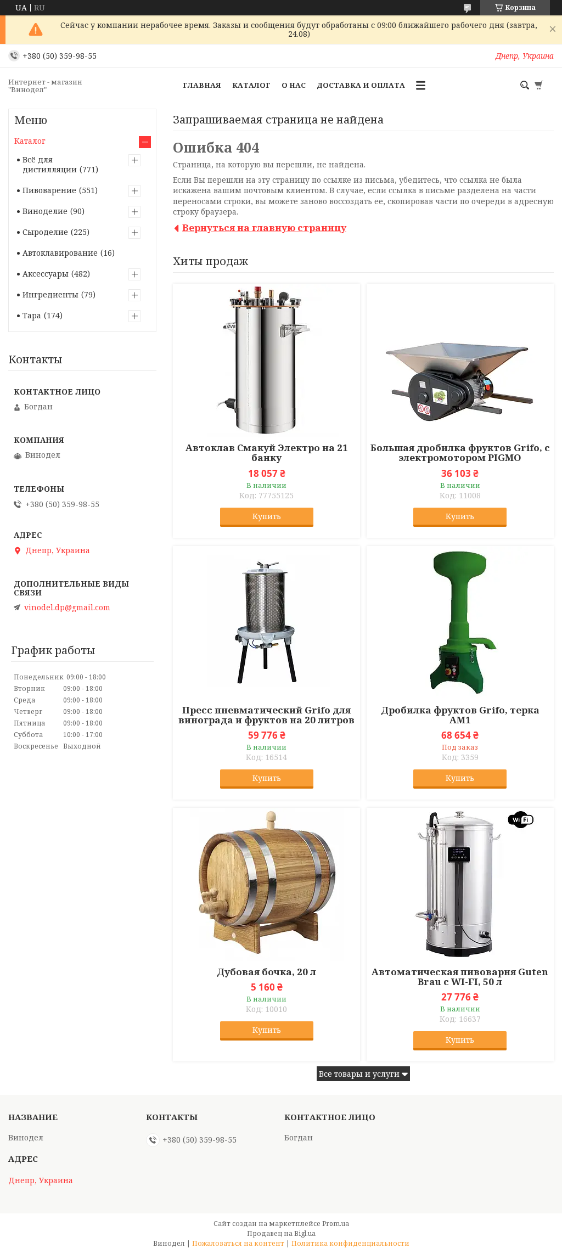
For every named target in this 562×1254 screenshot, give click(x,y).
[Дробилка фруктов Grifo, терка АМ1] (460, 623)
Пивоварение (49, 190)
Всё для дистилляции (50, 164)
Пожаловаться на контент (238, 1243)
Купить (266, 516)
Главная (202, 85)
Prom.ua (335, 1223)
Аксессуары (46, 273)
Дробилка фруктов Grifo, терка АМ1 (460, 715)
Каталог (251, 85)
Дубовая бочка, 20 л (266, 972)
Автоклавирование (60, 253)
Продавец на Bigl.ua (281, 1233)
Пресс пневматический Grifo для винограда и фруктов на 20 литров (266, 715)
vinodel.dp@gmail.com (67, 607)
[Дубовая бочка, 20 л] (266, 884)
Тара (32, 315)
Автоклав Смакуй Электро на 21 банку (267, 453)
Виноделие (45, 211)
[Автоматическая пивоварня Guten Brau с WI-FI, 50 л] (460, 884)
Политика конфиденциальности (350, 1243)
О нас (294, 85)
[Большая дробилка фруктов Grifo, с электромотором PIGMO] (460, 360)
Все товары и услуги (359, 1074)
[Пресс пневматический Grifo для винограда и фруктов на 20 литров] (266, 623)
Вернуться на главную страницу (264, 227)
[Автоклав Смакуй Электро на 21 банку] (266, 360)
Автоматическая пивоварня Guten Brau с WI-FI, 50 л (460, 977)
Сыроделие (45, 232)
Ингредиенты (50, 294)
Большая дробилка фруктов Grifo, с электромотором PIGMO (460, 453)
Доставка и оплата (361, 85)
